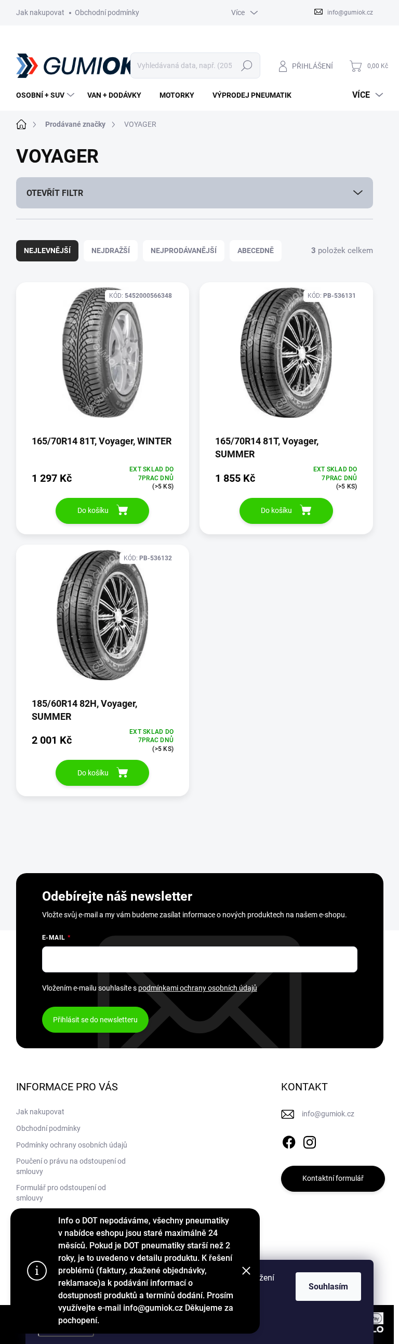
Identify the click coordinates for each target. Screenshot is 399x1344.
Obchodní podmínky (107, 12)
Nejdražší (110, 250)
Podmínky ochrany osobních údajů (71, 1145)
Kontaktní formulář (333, 1178)
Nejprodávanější (184, 250)
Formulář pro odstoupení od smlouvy (61, 1192)
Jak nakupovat (40, 12)
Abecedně (255, 250)
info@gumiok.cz (328, 1114)
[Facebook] (289, 1140)
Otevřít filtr (54, 193)
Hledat (246, 65)
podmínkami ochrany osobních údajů (197, 988)
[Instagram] (309, 1140)
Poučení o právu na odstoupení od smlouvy (71, 1166)
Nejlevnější (47, 250)
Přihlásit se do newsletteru (95, 1020)
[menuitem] (46, 95)
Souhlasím (328, 1287)
